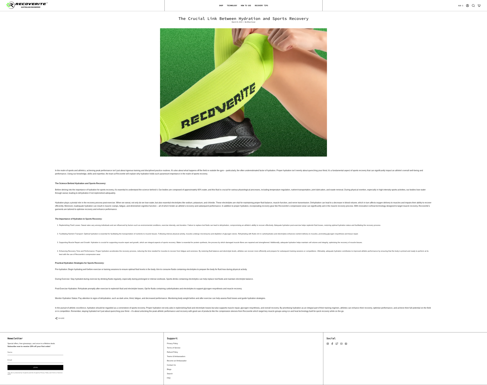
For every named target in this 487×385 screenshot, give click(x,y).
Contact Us (171, 365)
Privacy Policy (44, 372)
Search (170, 374)
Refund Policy (172, 352)
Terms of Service (57, 372)
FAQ (168, 378)
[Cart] (479, 5)
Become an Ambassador (177, 361)
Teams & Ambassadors (176, 356)
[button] (221, 5)
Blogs (169, 369)
